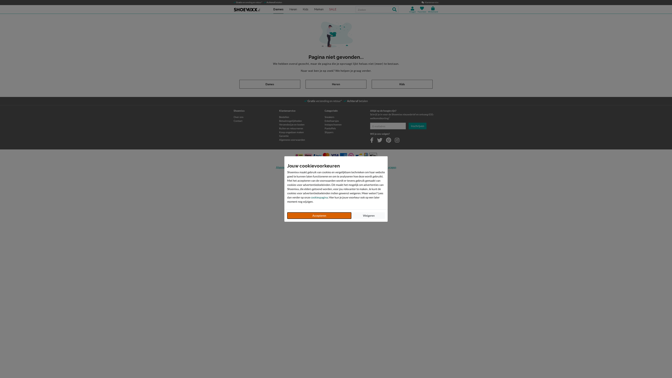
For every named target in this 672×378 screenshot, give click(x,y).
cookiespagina (319, 197)
